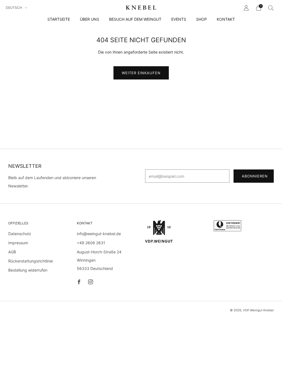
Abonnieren (255, 176)
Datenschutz (19, 233)
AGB (12, 251)
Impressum (18, 242)
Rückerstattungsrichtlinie (30, 261)
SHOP (201, 19)
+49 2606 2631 (91, 242)
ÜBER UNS (89, 19)
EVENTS (178, 19)
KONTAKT (226, 19)
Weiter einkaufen (141, 73)
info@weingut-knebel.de (99, 233)
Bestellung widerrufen (27, 270)
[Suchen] (271, 7)
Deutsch (14, 8)
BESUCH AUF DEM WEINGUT (135, 19)
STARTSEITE (58, 19)
